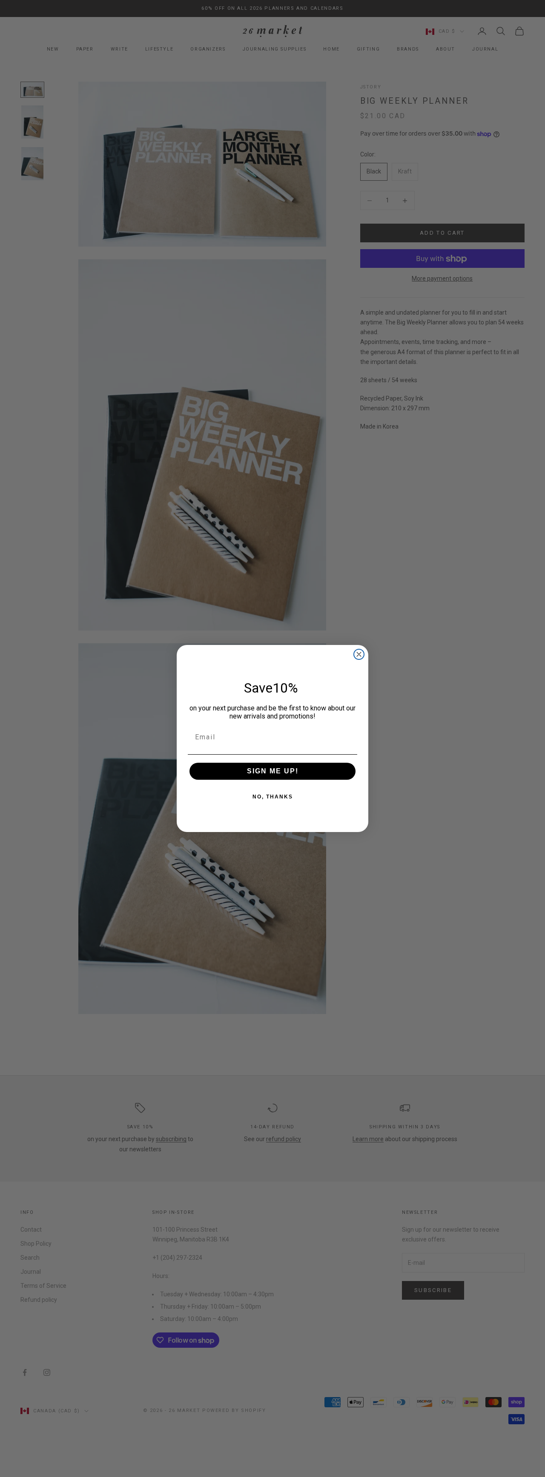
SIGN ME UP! (272, 771)
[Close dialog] (359, 654)
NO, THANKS (272, 797)
